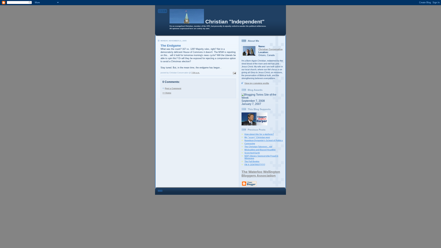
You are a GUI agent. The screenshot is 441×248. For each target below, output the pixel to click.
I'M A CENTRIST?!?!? (254, 164)
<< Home (166, 93)
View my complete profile (256, 83)
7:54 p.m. (195, 73)
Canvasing (249, 143)
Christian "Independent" (234, 21)
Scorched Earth (252, 153)
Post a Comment (173, 88)
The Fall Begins (251, 161)
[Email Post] (234, 73)
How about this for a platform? (259, 134)
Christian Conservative (270, 49)
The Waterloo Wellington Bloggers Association (261, 173)
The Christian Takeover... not (258, 147)
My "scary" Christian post (257, 137)
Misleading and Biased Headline (260, 150)
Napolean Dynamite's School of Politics (263, 140)
